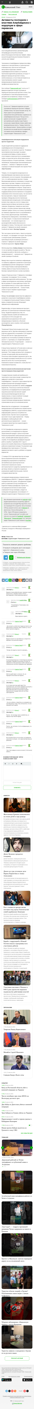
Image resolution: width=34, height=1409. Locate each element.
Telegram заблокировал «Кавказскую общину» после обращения (15, 1323)
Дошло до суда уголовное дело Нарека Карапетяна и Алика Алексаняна (15, 873)
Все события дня (26, 1133)
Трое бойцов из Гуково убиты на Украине (17, 1113)
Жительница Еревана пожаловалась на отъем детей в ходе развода (17, 815)
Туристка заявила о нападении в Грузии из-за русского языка (16, 1352)
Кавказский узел (15, 88)
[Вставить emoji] (21, 763)
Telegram (24, 508)
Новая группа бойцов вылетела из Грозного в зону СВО (14, 1129)
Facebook (20, 516)
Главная (4, 14)
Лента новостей (12, 14)
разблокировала (12, 98)
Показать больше (17, 1358)
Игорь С (17, 587)
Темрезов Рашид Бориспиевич (15, 1029)
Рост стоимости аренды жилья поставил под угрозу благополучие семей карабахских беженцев (16, 909)
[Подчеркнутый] (13, 763)
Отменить (17, 787)
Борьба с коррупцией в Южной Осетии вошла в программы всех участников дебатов (16, 943)
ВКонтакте (7, 518)
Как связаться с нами (14, 1376)
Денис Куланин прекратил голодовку (13, 855)
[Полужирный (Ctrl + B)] (5, 763)
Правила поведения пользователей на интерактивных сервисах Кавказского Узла (17, 1397)
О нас (3, 1376)
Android (25, 499)
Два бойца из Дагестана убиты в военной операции (17, 1105)
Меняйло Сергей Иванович (14, 1052)
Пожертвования (28, 1376)
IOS (30, 499)
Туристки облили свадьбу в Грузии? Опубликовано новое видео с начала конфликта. (15, 1293)
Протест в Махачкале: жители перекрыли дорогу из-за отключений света (17, 1259)
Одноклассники (17, 518)
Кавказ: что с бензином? (11, 12)
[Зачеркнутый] (16, 763)
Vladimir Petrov (18, 621)
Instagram (27, 516)
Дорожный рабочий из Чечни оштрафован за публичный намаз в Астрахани (15, 1162)
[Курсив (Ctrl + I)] (9, 763)
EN (6, 2)
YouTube (28, 520)
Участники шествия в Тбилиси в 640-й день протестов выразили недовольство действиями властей (16, 989)
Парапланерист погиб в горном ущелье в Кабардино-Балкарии (17, 1120)
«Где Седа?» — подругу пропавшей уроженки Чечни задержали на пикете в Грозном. (16, 1229)
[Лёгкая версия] (10, 2)
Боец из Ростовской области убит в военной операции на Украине (14, 1088)
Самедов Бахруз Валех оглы (14, 1075)
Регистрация (17, 782)
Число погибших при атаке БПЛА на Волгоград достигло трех (15, 1097)
